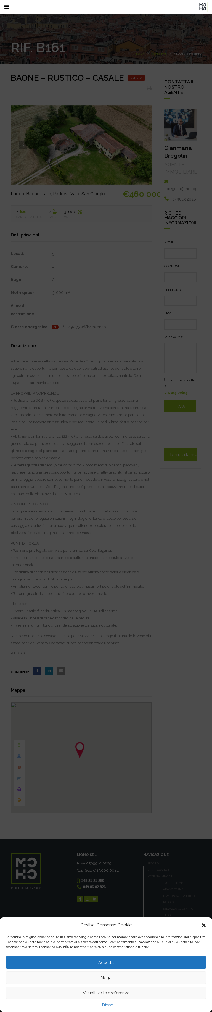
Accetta (106, 962)
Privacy (107, 1004)
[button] (203, 925)
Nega (106, 977)
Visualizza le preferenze (106, 992)
